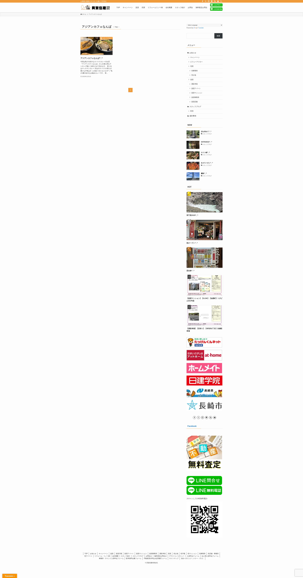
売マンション (192, 553)
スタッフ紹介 (125, 556)
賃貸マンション (196, 93)
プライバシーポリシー (176, 556)
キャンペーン (195, 57)
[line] (211, 1)
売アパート (88, 556)
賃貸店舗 (194, 102)
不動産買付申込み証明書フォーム (155, 558)
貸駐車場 (194, 84)
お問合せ (149, 556)
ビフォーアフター (196, 62)
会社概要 (115, 556)
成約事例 (192, 116)
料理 (191, 111)
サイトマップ (173, 558)
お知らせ (192, 53)
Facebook (191, 426)
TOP (86, 553)
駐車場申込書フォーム (133, 558)
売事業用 (194, 71)
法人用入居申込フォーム (210, 556)
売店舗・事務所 (213, 553)
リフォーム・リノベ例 (102, 556)
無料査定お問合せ (160, 556)
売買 (191, 66)
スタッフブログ (195, 106)
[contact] (217, 1)
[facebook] (202, 1)
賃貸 (191, 79)
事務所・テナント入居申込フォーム (111, 558)
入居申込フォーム (193, 556)
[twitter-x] (205, 1)
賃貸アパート (196, 88)
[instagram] (208, 1)
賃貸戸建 (119, 553)
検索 (218, 36)
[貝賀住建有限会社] (95, 7)
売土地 (193, 75)
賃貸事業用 (195, 97)
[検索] (221, 1)
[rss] (214, 1)
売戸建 (182, 553)
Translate (201, 28)
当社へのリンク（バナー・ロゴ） (192, 558)
